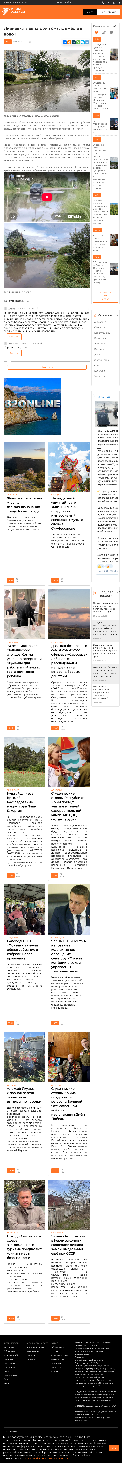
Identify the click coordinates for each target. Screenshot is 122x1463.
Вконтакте (33, 1351)
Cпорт (97, 365)
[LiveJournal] (74, 42)
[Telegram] (119, 2)
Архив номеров (59, 1355)
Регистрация (108, 11)
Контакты (56, 1367)
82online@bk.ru (98, 1377)
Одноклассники (36, 1347)
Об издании (57, 1347)
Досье (97, 354)
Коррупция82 (102, 332)
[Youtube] (114, 2)
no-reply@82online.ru (98, 1386)
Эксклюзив (100, 343)
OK (114, 1447)
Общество (100, 327)
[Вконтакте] (109, 2)
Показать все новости (105, 295)
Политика (100, 338)
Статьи (54, 1351)
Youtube (31, 1355)
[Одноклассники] (103, 2)
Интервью (100, 349)
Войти (90, 11)
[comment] (111, 32)
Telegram (32, 1359)
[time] (96, 32)
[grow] (104, 32)
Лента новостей (105, 26)
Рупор (54, 1371)
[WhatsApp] (78, 42)
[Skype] (83, 42)
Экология (99, 376)
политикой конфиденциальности (46, 1458)
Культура (99, 370)
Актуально (100, 321)
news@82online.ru (83, 1377)
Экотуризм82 (102, 359)
